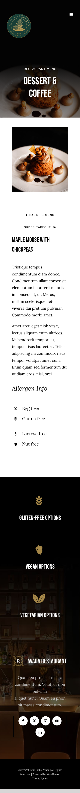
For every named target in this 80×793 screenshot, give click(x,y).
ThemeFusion (40, 778)
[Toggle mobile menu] (72, 14)
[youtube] (57, 720)
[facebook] (23, 720)
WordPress (53, 774)
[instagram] (45, 720)
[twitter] (34, 720)
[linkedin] (40, 732)
